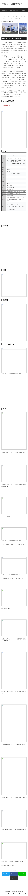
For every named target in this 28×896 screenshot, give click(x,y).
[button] (24, 28)
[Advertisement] (14, 390)
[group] (10, 29)
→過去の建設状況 (5, 105)
